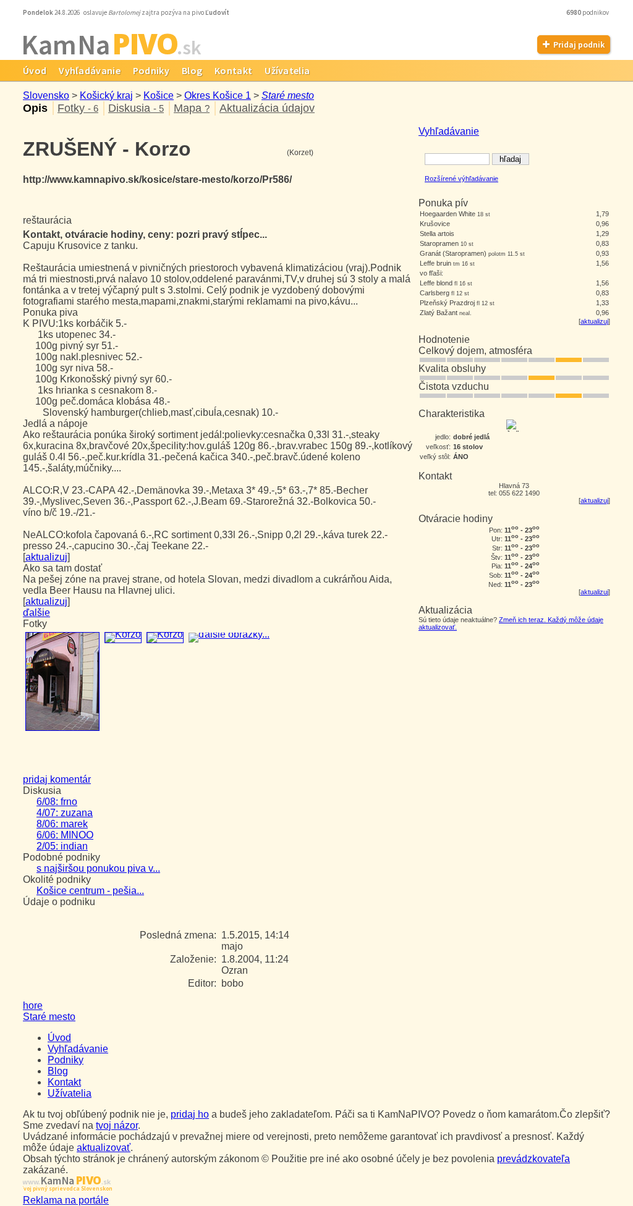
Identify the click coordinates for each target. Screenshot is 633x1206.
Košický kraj (106, 95)
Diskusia (136, 108)
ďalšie (36, 612)
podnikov (588, 12)
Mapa (192, 108)
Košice (158, 95)
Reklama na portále (66, 1200)
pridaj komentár (57, 779)
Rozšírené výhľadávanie (461, 178)
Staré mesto (287, 95)
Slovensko (46, 95)
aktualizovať (103, 1147)
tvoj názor (117, 1125)
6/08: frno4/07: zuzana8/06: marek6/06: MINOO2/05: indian (64, 823)
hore (33, 1005)
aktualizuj (594, 321)
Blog (192, 70)
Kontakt (233, 70)
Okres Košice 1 (217, 95)
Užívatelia (287, 70)
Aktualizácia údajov (267, 108)
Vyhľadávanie (90, 70)
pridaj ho (190, 1114)
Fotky (77, 108)
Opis (35, 108)
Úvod (34, 70)
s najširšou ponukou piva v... (98, 868)
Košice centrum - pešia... (90, 890)
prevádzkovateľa (533, 1158)
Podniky (151, 70)
